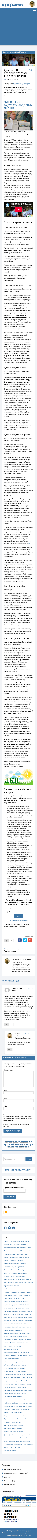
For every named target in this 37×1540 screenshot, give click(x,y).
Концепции (8, 1484)
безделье (20, 1260)
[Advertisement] (18, 31)
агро (22, 1241)
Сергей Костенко (16, 1406)
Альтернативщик (9, 1251)
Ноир (5, 1358)
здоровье (20, 1314)
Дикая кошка (12, 1295)
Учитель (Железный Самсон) (13, 1425)
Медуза (19, 1346)
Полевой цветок (26, 1381)
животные (7, 1308)
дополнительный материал (13, 1301)
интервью (21, 1320)
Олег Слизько (8, 1368)
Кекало (28, 1327)
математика (20, 1343)
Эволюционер (14, 1441)
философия (20, 1431)
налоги (19, 1355)
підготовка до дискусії (21, 84)
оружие (22, 1368)
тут (29, 543)
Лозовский (7, 1339)
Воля (16, 1282)
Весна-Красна (22, 1273)
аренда (26, 1254)
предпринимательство (19, 1390)
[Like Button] (6, 940)
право (25, 1387)
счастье (19, 1416)
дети (5, 1295)
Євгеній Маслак (24, 1305)
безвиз (13, 1260)
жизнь (27, 1308)
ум (20, 1422)
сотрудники (18, 1412)
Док (22, 1298)
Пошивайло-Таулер (10, 1387)
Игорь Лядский (18, 1317)
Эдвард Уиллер (25, 1441)
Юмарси (30, 1444)
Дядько (15, 1305)
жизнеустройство (20, 949)
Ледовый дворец (10, 951)
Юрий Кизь (12, 1447)
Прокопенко (8, 1396)
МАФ (14, 1346)
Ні (9, 911)
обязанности (15, 1365)
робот (25, 1400)
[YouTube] (13, 1228)
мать (26, 1343)
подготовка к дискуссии (12, 1381)
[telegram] (9, 1228)
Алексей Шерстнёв (20, 1244)
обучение (7, 1365)
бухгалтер (20, 1267)
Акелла (27, 1241)
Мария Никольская (25, 1339)
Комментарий (8, 1070)
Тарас (6, 1419)
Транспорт (14, 1422)
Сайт (5, 1106)
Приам (30, 1390)
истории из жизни (16, 1324)
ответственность (9, 1371)
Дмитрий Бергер (9, 1298)
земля (26, 1314)
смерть (6, 1412)
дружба (25, 1301)
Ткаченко (28, 1419)
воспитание (23, 1282)
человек (16, 1438)
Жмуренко (7, 1311)
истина (6, 1324)
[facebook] (5, 1228)
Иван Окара (8, 1317)
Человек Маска (25, 1438)
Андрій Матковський (23, 1251)
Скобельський (24, 1409)
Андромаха (19, 1254)
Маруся (12, 1343)
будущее (13, 1267)
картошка (22, 1327)
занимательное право (19, 1311)
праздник (7, 1390)
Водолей (11, 1282)
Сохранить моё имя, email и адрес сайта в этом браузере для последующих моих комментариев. (18, 1118)
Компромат (8, 1481)
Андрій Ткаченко (9, 1254)
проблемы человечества (17, 1393)
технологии (12, 1419)
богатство (23, 1263)
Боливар (7, 1267)
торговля (7, 1422)
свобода (29, 1403)
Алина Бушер (21, 1247)
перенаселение (16, 1377)
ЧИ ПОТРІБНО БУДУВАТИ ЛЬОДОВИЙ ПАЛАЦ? (18, 105)
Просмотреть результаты (19, 921)
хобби (29, 1435)
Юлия (24, 1444)
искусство (28, 1320)
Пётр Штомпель (27, 1377)
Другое (6, 1477)
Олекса (16, 1368)
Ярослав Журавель (10, 1450)
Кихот (6, 1330)
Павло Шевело (21, 1374)
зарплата (13, 1314)
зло (30, 1314)
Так (10, 908)
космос (28, 1333)
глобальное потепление (12, 1289)
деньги (29, 1292)
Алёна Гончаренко (10, 1247)
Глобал (16, 1286)
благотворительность (11, 1263)
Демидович (22, 1292)
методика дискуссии (11, 1349)
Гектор (30, 1282)
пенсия (29, 1374)
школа (6, 1441)
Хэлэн (6, 1438)
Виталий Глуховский (10, 1279)
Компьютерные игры (11, 1333)
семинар (7, 1406)
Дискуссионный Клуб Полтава (15, 52)
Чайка (11, 1438)
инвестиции (28, 1317)
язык (18, 1447)
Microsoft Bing (15, 1241)
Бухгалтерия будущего (11, 1469)
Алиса (29, 1247)
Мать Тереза (8, 1346)
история (25, 1324)
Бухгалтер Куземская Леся (12, 1270)
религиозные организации (13, 1400)
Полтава (14, 1384)
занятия (30, 1311)
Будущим (12, 5)
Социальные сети (10, 1416)
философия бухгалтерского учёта (15, 1435)
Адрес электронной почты (14, 1188)
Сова (11, 1412)
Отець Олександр (10, 1374)
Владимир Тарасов (24, 1279)
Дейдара (14, 1292)
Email (5, 1098)
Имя (5, 1090)
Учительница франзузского (13, 1428)
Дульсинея (7, 1305)
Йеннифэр (7, 1327)
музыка (13, 1355)
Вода (5, 1282)
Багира (27, 1257)
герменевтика (8, 1286)
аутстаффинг (14, 1257)
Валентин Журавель (10, 1273)
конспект (22, 1333)
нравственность (13, 1358)
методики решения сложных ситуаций (16, 1352)
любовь (15, 1339)
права (19, 1387)
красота (6, 1336)
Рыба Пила (7, 1403)
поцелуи (29, 1384)
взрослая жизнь (9, 1276)
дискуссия (10, 949)
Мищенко (7, 1355)
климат (11, 1330)
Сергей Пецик (27, 1406)
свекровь (22, 1403)
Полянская (21, 1384)
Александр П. (8, 1244)
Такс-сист (26, 1416)
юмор (6, 1447)
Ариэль (6, 1257)
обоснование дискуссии (12, 1362)
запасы (6, 1314)
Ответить (30, 988)
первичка (7, 1377)
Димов (20, 1295)
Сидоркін (15, 1409)
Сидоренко (7, 1409)
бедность (7, 1260)
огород (23, 1365)
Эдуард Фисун (8, 1444)
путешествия (17, 1396)
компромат (18, 1330)
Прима (6, 1393)
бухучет (24, 1270)
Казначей (15, 1327)
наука (31, 1355)
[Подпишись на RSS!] (5, 1212)
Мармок (6, 1343)
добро (18, 1298)
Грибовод (7, 1292)
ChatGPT (7, 1241)
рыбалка (15, 1403)
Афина (21, 1257)
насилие (25, 1355)
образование (25, 1362)
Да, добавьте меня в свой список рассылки (16, 1125)
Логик (25, 1336)
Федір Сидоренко (10, 1431)
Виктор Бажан (20, 1276)
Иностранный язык (10, 1320)
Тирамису (20, 1419)
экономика (18, 1444)
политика (7, 1384)
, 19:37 (12, 79)
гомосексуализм (26, 1289)
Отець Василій (21, 1371)
